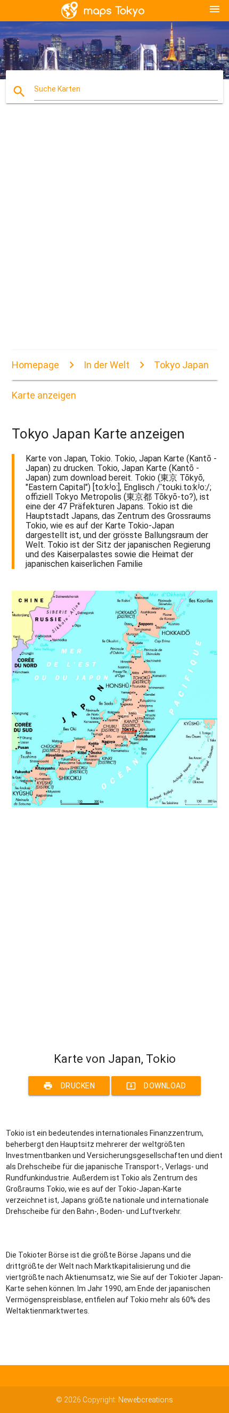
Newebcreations (145, 1399)
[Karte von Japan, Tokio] (115, 804)
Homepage (35, 364)
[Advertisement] (114, 235)
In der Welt (106, 364)
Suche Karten (57, 89)
